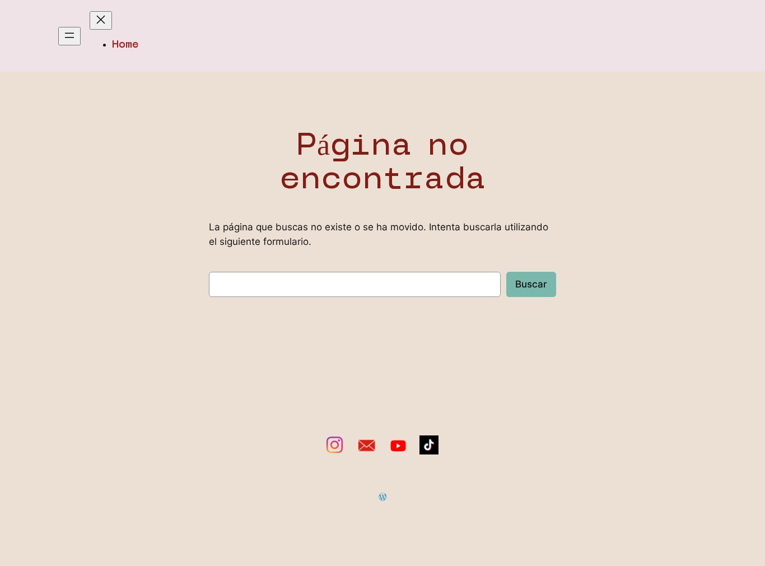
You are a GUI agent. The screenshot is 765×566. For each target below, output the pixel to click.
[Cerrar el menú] (101, 20)
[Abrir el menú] (69, 36)
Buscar (531, 284)
